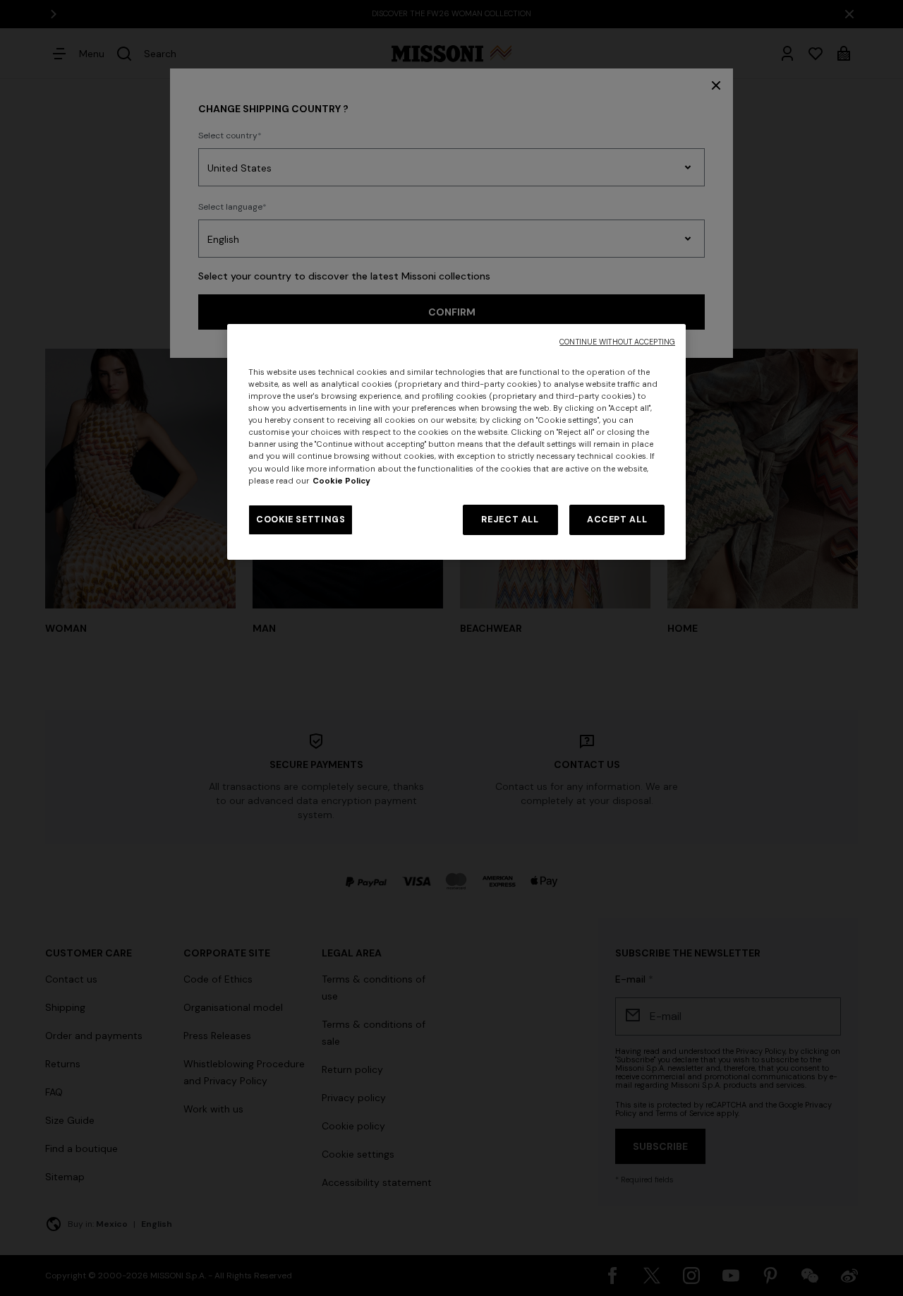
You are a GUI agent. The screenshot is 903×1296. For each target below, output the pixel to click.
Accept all (617, 519)
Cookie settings (300, 519)
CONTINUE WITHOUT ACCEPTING (617, 342)
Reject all (509, 519)
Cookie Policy (341, 481)
